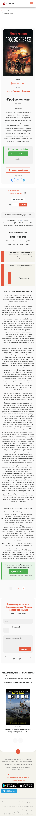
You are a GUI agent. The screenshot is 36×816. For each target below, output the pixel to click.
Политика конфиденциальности (18, 777)
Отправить (24, 649)
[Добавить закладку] (25, 193)
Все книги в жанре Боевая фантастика (17, 682)
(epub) (5, 225)
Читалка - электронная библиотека (22, 814)
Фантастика (11, 11)
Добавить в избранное (20, 170)
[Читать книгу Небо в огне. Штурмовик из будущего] (18, 707)
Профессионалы (8, 13)
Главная (3, 11)
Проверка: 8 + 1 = (18, 627)
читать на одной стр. (15, 193)
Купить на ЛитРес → (18, 154)
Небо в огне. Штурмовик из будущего (18, 729)
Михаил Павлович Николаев (18, 91)
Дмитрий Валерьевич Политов (18, 732)
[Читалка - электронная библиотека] (6, 3)
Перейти (23, 205)
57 (18, 588)
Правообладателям (18, 780)
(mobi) (10, 225)
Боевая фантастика (22, 11)
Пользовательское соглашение (18, 775)
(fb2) (30, 223)
